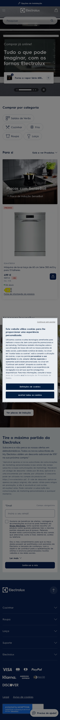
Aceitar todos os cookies (30, 395)
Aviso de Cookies (13, 375)
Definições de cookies (30, 386)
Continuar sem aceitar (46, 322)
